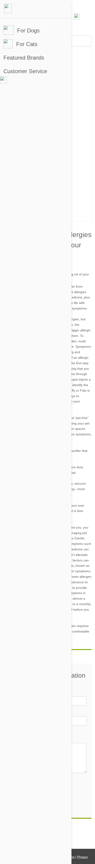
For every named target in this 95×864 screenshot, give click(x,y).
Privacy (82, 857)
